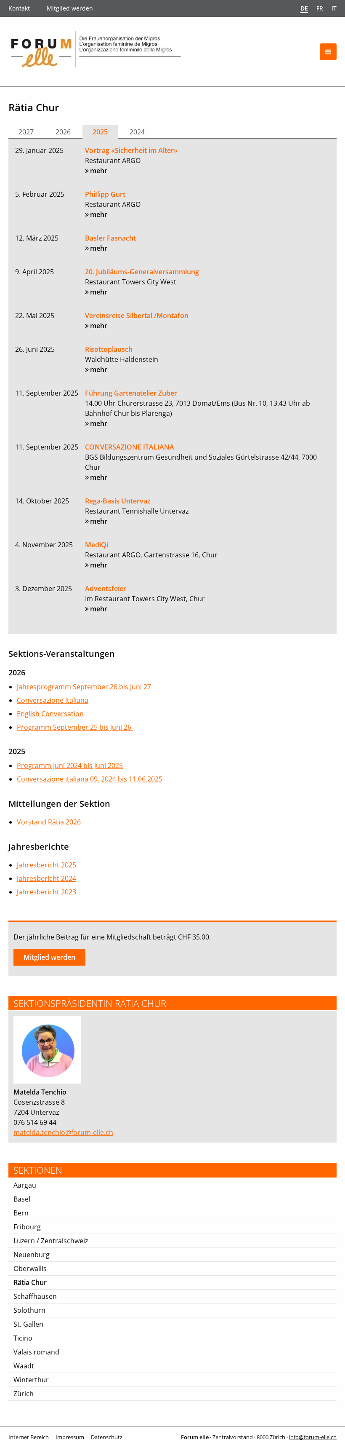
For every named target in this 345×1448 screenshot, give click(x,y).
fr (319, 8)
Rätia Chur (30, 1282)
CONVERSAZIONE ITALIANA (129, 447)
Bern (21, 1213)
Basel (21, 1199)
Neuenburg (31, 1254)
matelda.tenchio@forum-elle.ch (63, 1132)
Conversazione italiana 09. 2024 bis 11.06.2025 (89, 779)
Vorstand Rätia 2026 (49, 822)
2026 (63, 132)
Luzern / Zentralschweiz (50, 1240)
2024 (137, 132)
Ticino (22, 1338)
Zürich (23, 1393)
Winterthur (31, 1379)
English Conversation (50, 713)
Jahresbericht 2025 (46, 865)
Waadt (23, 1365)
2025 (100, 132)
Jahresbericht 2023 (46, 892)
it (334, 8)
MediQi (96, 544)
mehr (98, 170)
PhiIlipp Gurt (105, 194)
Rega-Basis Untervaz (118, 501)
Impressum (70, 1437)
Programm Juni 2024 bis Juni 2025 (70, 765)
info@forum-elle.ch (313, 1437)
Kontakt (19, 8)
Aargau (24, 1185)
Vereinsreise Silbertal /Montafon (136, 315)
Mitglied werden (70, 8)
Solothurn (29, 1310)
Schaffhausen (35, 1296)
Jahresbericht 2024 (46, 878)
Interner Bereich (28, 1437)
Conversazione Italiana (52, 700)
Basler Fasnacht (110, 238)
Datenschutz (106, 1437)
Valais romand (36, 1352)
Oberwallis (30, 1268)
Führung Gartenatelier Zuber (131, 393)
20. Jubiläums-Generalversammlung (142, 271)
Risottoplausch (109, 349)
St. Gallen (28, 1324)
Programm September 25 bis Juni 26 (75, 727)
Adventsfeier (105, 588)
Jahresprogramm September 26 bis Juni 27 (84, 686)
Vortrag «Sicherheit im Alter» (131, 150)
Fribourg (27, 1226)
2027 (26, 132)
